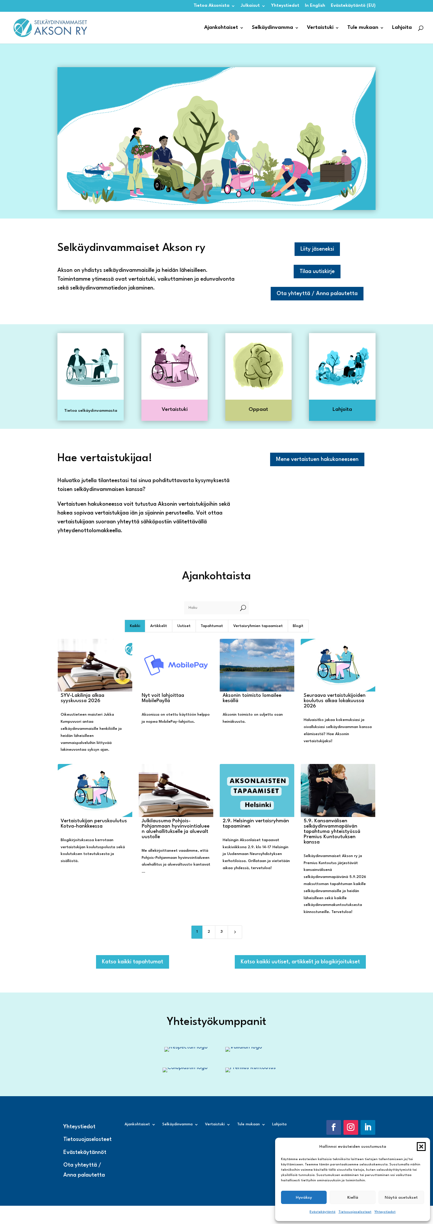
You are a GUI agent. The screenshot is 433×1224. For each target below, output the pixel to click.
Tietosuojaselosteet (354, 1212)
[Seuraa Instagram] (350, 1127)
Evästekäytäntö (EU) (353, 6)
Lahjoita (402, 28)
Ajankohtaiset (221, 28)
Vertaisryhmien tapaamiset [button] (258, 626)
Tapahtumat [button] (212, 626)
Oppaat (258, 409)
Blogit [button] (298, 626)
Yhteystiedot (385, 1212)
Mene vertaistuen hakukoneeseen (317, 459)
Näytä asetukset (401, 1197)
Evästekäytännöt (84, 1152)
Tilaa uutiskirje (317, 271)
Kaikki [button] (135, 626)
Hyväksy (304, 1197)
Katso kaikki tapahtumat (132, 962)
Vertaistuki (320, 28)
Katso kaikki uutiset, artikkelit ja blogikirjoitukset (300, 962)
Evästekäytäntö (323, 1212)
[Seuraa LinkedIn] (368, 1127)
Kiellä (352, 1197)
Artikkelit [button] (158, 626)
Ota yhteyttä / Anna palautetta (317, 293)
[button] (421, 1146)
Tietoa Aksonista (211, 6)
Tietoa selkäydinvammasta (90, 410)
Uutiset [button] (184, 626)
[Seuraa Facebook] (333, 1127)
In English (315, 6)
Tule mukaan (362, 28)
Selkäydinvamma (272, 28)
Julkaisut (250, 6)
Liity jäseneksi (317, 249)
